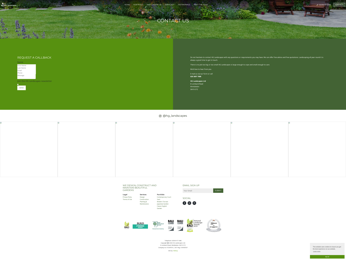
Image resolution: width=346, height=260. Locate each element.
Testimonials (184, 5)
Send (21, 88)
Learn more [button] (316, 251)
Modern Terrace (162, 202)
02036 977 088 (324, 5)
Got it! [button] (327, 256)
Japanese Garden (162, 204)
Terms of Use (127, 199)
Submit (218, 191)
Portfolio (138, 5)
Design (142, 197)
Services (169, 5)
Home (127, 5)
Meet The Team (201, 5)
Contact (339, 5)
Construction (144, 199)
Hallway (175, 251)
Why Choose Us (154, 5)
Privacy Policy (127, 197)
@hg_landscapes (175, 115)
